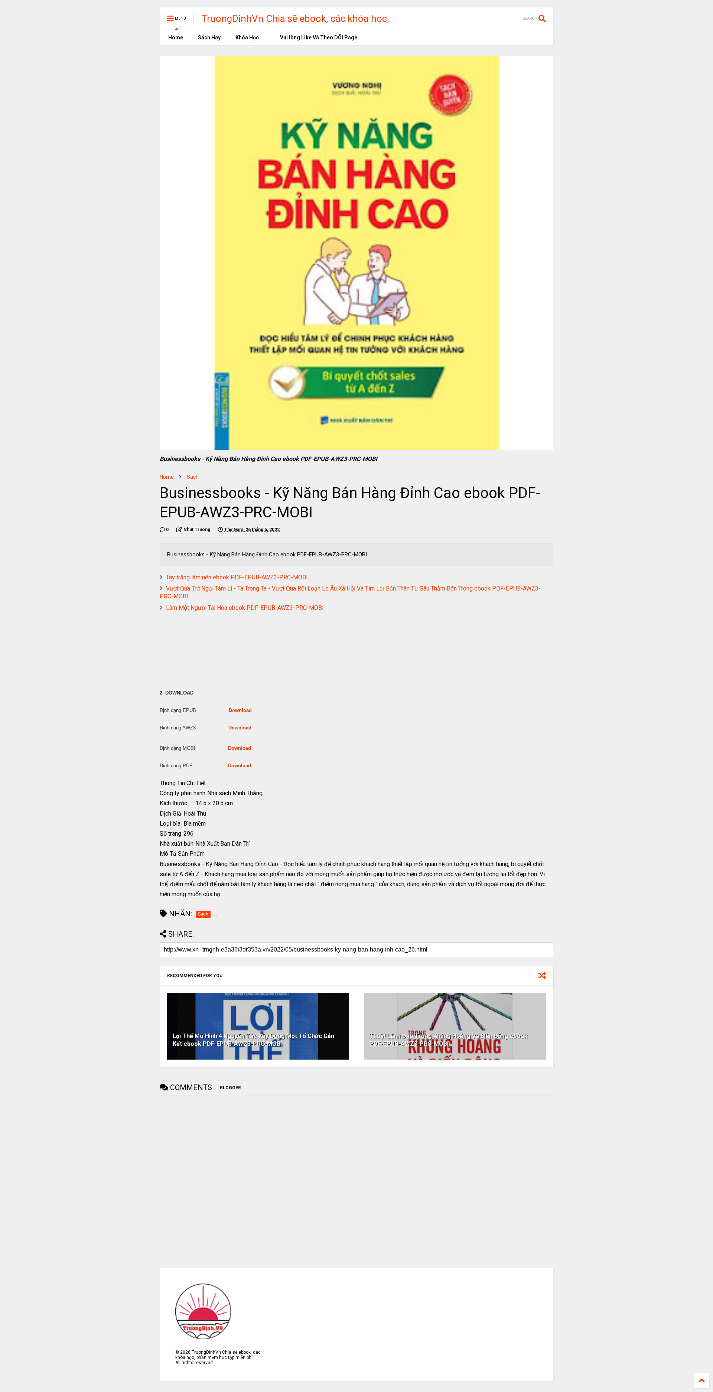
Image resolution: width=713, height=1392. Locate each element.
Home (175, 37)
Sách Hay (209, 37)
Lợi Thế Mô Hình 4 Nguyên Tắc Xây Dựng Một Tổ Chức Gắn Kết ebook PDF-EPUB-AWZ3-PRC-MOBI (253, 1039)
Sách (193, 477)
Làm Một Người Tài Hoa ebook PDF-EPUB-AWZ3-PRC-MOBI (245, 607)
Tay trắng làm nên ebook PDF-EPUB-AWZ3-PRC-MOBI (237, 577)
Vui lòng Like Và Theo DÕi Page (318, 37)
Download (240, 710)
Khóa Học (247, 37)
